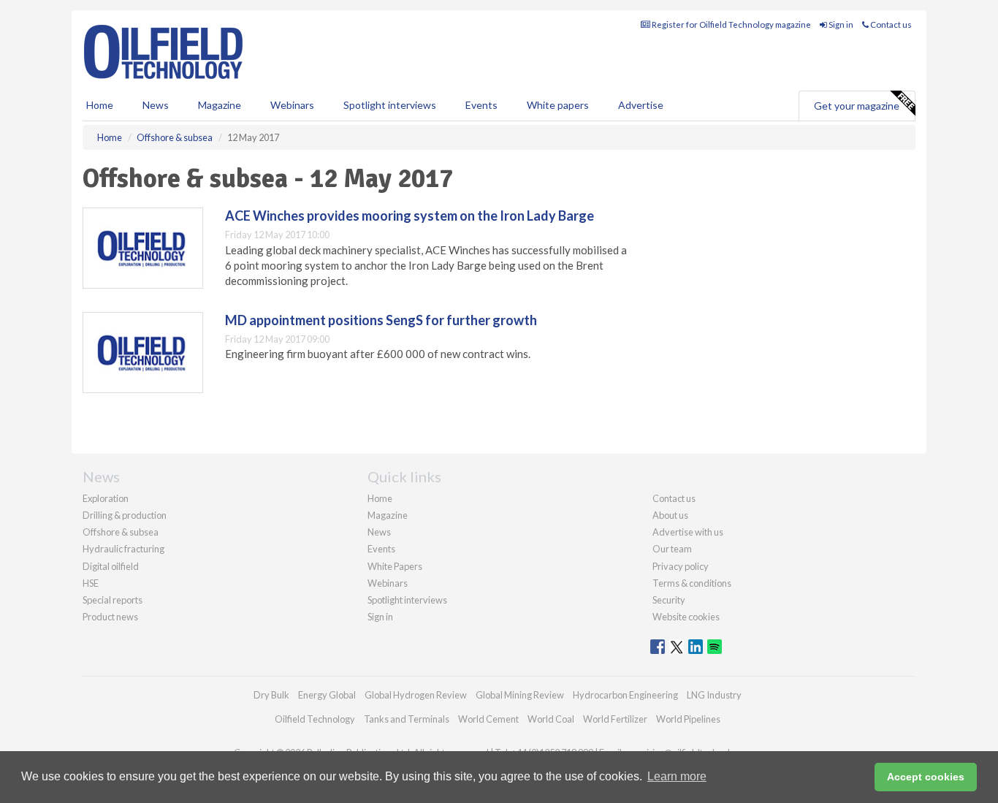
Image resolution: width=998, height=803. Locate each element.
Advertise (640, 105)
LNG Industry (714, 695)
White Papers (394, 566)
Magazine (219, 105)
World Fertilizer (615, 719)
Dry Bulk (271, 695)
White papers (558, 105)
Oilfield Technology (315, 719)
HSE (91, 583)
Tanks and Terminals (406, 719)
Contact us (890, 24)
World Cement (488, 719)
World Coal (550, 719)
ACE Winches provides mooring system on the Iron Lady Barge (409, 216)
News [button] (155, 105)
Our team (672, 549)
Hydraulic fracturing (123, 549)
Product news (110, 617)
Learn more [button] (676, 776)
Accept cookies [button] (925, 777)
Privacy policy (680, 566)
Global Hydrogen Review (416, 695)
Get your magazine (856, 105)
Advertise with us (687, 532)
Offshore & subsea (121, 532)
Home (99, 105)
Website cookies (686, 617)
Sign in (840, 24)
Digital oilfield (111, 566)
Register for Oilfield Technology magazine (730, 24)
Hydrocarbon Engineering (625, 695)
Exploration (106, 498)
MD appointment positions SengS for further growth (381, 320)
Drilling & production (125, 515)
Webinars (292, 105)
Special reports (112, 600)
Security (668, 600)
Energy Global (327, 695)
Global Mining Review (520, 695)
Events (481, 105)
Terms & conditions (691, 583)
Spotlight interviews (389, 105)
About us (670, 515)
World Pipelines (688, 719)
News (379, 532)
